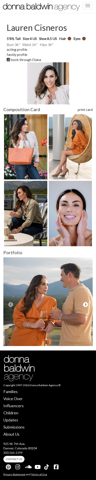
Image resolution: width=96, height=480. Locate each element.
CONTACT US (14, 459)
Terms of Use (39, 474)
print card (85, 109)
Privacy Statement (14, 474)
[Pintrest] (8, 466)
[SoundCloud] (27, 466)
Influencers (13, 405)
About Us (11, 434)
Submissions (14, 427)
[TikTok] (47, 466)
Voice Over (13, 398)
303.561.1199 (13, 452)
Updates (10, 419)
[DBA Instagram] (18, 466)
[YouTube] (37, 466)
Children (10, 412)
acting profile (17, 49)
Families (10, 391)
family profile (17, 54)
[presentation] (10, 304)
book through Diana (25, 59)
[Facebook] (56, 466)
